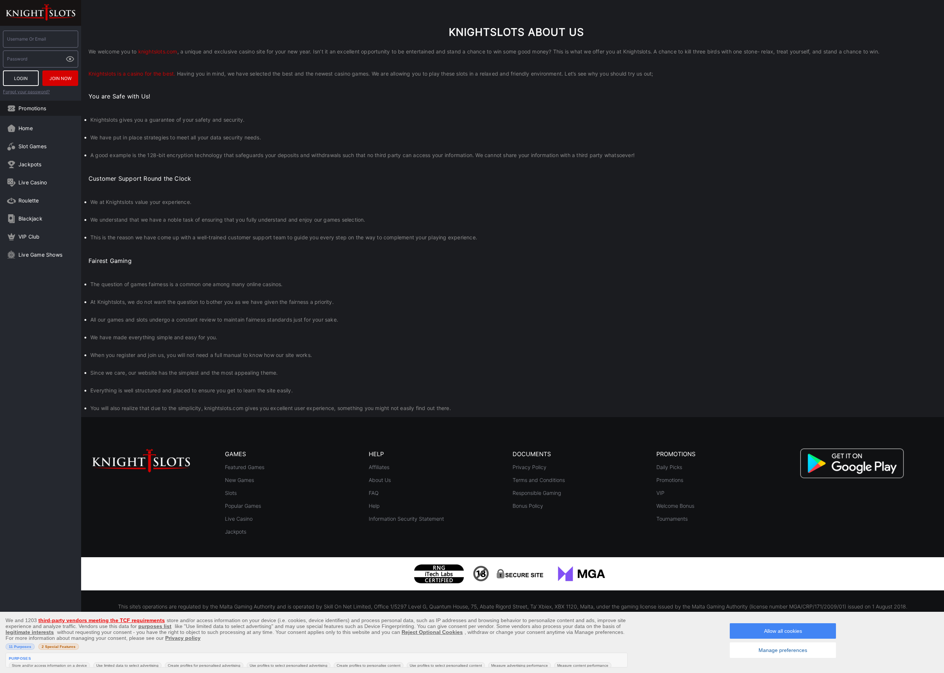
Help (374, 506)
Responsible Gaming (537, 493)
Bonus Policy (528, 506)
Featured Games (244, 467)
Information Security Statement (406, 519)
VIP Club (29, 236)
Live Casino (32, 182)
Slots (231, 493)
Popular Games (243, 506)
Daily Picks (669, 467)
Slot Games (32, 146)
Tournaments (672, 519)
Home (25, 128)
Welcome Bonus (675, 506)
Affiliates (379, 467)
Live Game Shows (40, 254)
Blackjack (30, 218)
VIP (660, 493)
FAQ (374, 493)
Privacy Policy (529, 467)
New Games (239, 480)
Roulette (28, 200)
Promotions (32, 108)
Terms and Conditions (539, 480)
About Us (380, 480)
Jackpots (30, 164)
